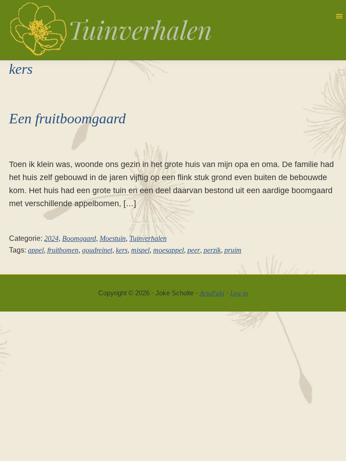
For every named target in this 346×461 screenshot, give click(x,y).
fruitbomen (62, 250)
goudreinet (97, 250)
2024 (51, 238)
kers (121, 250)
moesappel (168, 250)
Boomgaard (79, 238)
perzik (212, 250)
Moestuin (113, 238)
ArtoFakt (212, 293)
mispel (140, 250)
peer (193, 250)
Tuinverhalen (148, 238)
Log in (239, 293)
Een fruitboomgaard (67, 118)
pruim (232, 250)
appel (36, 250)
